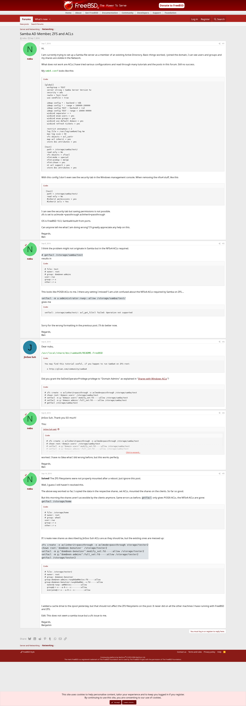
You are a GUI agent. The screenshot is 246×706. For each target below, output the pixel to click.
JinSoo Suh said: (50, 429)
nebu (24, 38)
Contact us (181, 652)
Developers (143, 12)
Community (127, 12)
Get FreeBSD (91, 12)
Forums (26, 19)
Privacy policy (209, 652)
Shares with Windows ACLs (152, 378)
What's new (41, 19)
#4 (223, 413)
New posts (24, 24)
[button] (50, 19)
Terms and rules (195, 652)
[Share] (219, 43)
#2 (223, 243)
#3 (223, 342)
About (78, 12)
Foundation (170, 12)
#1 (223, 43)
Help (219, 652)
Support (157, 12)
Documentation (110, 12)
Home (68, 12)
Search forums (37, 24)
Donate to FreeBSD (172, 5)
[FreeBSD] (94, 9)
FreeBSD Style (28, 652)
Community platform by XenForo (122, 657)
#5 (223, 473)
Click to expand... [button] (133, 452)
